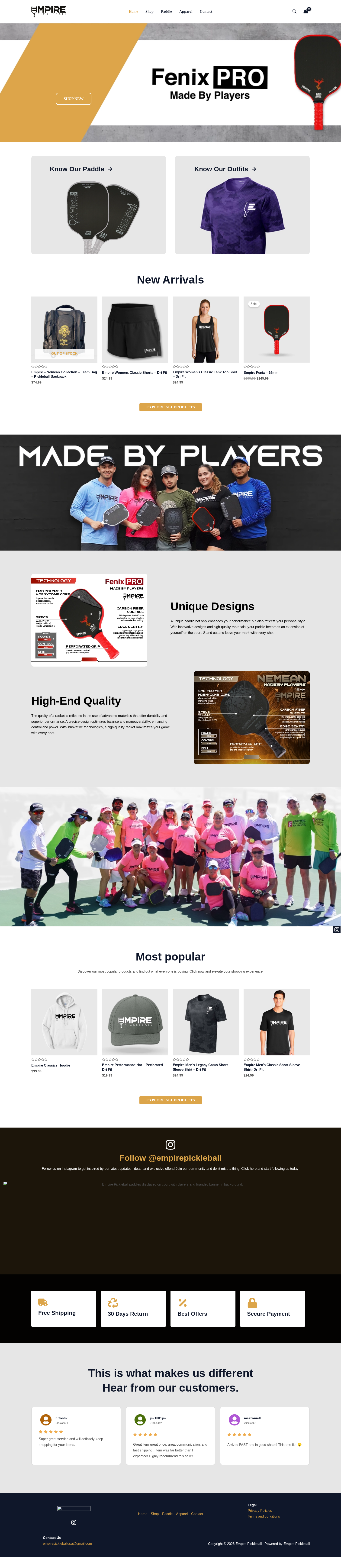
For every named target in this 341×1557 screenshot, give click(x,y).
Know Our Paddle (77, 169)
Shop (149, 11)
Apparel (185, 11)
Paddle (166, 11)
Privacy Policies (260, 1510)
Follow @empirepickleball (170, 1158)
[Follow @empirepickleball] (170, 1144)
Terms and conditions (264, 1516)
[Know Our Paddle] (110, 169)
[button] (294, 11)
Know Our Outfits (221, 169)
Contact (206, 11)
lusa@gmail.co (67, 1543)
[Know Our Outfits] (254, 169)
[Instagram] (74, 1522)
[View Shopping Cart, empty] (306, 11)
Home (133, 11)
